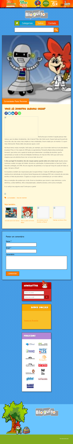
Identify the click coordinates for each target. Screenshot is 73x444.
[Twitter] (9, 113)
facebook (27, 315)
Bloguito (36, 14)
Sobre (40, 23)
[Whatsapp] (19, 113)
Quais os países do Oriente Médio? (27, 221)
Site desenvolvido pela (64, 438)
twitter (33, 315)
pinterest (46, 315)
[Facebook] (6, 113)
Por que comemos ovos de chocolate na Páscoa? (44, 220)
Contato (52, 23)
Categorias (27, 23)
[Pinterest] (16, 113)
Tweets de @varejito (31, 320)
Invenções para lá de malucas (12, 220)
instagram (39, 315)
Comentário (10, 254)
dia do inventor (22, 198)
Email (8, 248)
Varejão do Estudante (46, 412)
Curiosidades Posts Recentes (15, 101)
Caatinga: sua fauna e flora (59, 220)
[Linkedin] (12, 113)
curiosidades (11, 198)
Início (16, 23)
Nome (8, 241)
